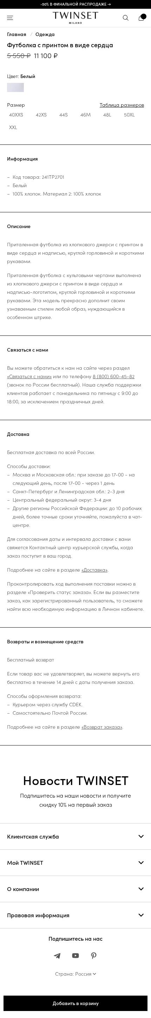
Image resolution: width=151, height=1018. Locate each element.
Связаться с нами (27, 350)
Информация (22, 159)
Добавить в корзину (76, 1003)
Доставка (18, 434)
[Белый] (15, 88)
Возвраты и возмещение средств (45, 641)
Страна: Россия (73, 974)
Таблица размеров (122, 104)
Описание (19, 226)
